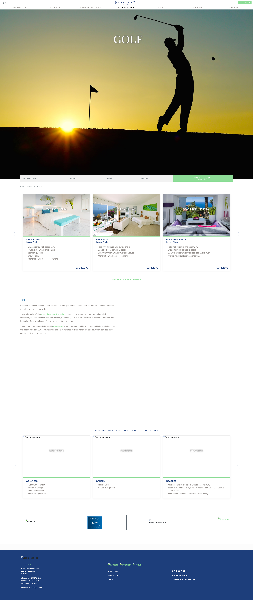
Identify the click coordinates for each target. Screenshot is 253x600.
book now (244, 3)
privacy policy (181, 575)
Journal (198, 7)
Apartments (19, 7)
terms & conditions (183, 580)
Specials (55, 7)
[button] (30, 234)
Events (162, 7)
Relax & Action (126, 7)
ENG (5, 3)
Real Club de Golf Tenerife (52, 314)
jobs (111, 580)
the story (114, 575)
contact (113, 571)
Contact (233, 7)
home (22, 187)
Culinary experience (90, 7)
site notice (179, 571)
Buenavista (58, 326)
